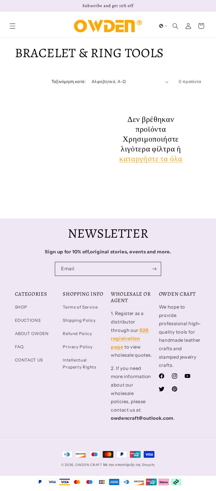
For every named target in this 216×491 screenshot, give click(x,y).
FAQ (19, 346)
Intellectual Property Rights (79, 364)
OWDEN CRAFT (88, 465)
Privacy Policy (78, 346)
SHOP (21, 307)
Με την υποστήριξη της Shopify (129, 465)
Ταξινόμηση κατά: (68, 81)
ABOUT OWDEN (32, 333)
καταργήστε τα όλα (151, 159)
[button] (12, 25)
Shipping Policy (79, 320)
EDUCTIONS (28, 320)
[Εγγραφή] (154, 269)
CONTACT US (29, 360)
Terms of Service (80, 307)
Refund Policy (77, 333)
